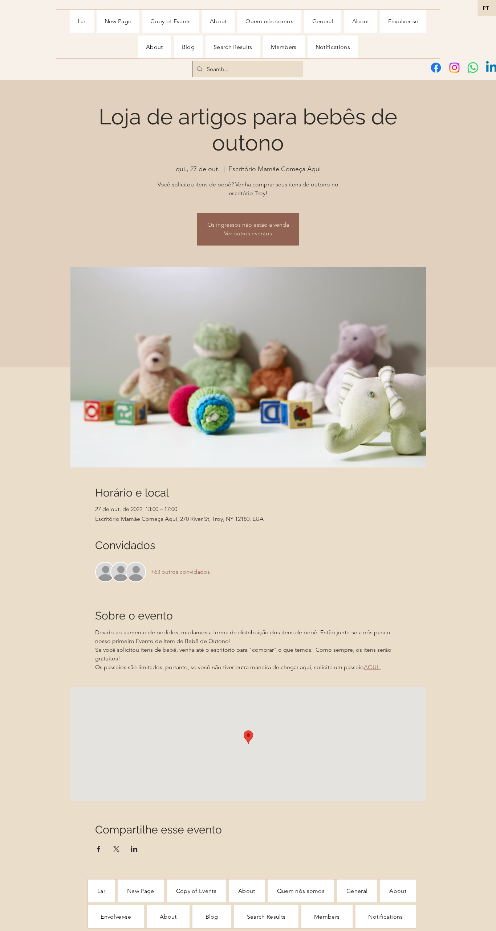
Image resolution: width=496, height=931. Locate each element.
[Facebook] (436, 67)
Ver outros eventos (248, 233)
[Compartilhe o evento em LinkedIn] (134, 849)
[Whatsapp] (473, 67)
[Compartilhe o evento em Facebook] (98, 849)
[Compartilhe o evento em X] (116, 849)
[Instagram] (454, 67)
